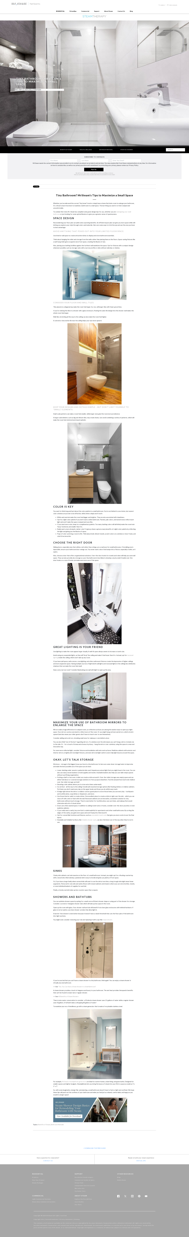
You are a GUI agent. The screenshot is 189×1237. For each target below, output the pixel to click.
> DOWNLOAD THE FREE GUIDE (94, 1148)
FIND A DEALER (173, 5)
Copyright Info (39, 1219)
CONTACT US (48, 1161)
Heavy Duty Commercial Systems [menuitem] (43, 1202)
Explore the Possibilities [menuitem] (83, 1199)
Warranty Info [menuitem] (79, 1188)
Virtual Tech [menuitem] (79, 1183)
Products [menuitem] (35, 1177)
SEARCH (162, 5)
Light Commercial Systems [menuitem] (41, 1199)
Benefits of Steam (66, 149)
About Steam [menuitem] (108, 11)
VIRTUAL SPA (141, 1161)
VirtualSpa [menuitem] (72, 11)
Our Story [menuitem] (78, 1204)
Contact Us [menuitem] (121, 11)
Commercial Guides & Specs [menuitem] (85, 1180)
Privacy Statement (66, 1219)
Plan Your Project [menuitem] (38, 1180)
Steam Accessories (126, 149)
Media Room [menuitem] (121, 1180)
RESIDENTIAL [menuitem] (60, 11)
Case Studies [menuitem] (79, 1202)
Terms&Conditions (51, 1219)
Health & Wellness (86, 149)
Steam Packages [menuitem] (37, 1183)
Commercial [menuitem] (85, 11)
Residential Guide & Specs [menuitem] (84, 1177)
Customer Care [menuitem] (80, 1191)
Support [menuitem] (96, 11)
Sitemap (77, 1219)
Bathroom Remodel (106, 149)
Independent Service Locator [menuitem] (85, 1185)
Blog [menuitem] (131, 11)
